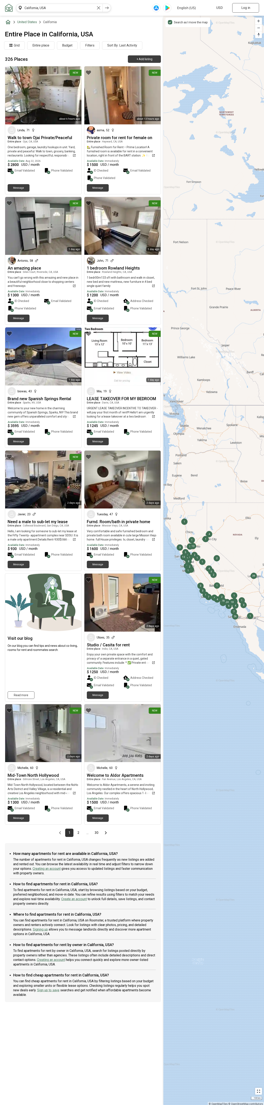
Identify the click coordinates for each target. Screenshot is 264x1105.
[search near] (20, 8)
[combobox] (59, 8)
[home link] (9, 8)
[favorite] (9, 72)
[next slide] (74, 95)
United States (27, 22)
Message (18, 187)
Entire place (40, 45)
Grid (17, 45)
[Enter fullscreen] (258, 1091)
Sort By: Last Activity (122, 45)
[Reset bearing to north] (258, 34)
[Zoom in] (258, 21)
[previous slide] (13, 95)
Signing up (40, 929)
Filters (89, 45)
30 (98, 833)
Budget (67, 45)
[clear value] (98, 8)
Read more (21, 695)
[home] (9, 22)
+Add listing (144, 59)
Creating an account (47, 869)
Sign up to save (48, 990)
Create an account (74, 899)
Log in (245, 8)
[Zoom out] (258, 27)
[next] (107, 8)
